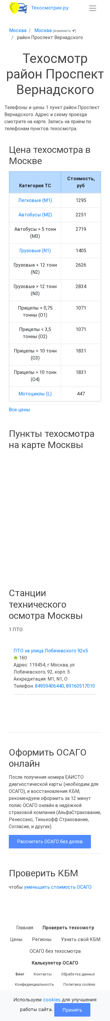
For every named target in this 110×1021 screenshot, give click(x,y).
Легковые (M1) (35, 200)
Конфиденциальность (34, 984)
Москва (17, 30)
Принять (72, 1010)
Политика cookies (79, 984)
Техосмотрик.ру (50, 8)
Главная (24, 927)
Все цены (19, 409)
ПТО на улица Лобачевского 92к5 (50, 651)
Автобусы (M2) (35, 215)
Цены (16, 939)
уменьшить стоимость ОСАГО (58, 887)
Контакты (43, 974)
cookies (51, 999)
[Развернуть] (92, 8)
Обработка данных (78, 974)
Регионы (42, 939)
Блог (20, 974)
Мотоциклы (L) (35, 394)
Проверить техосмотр (68, 927)
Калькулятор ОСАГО (55, 963)
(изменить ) (64, 31)
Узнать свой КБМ (80, 939)
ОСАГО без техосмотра (55, 951)
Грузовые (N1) (35, 250)
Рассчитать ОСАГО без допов (50, 841)
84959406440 (49, 686)
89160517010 (80, 686)
